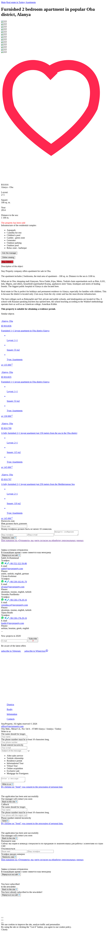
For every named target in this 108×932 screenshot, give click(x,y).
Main (3, 2)
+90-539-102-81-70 (18, 581)
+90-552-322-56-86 (18, 563)
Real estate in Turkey (15, 2)
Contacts (10, 719)
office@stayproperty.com (12, 726)
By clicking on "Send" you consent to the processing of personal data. (32, 823)
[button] (54, 54)
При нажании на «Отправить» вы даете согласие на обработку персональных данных (42, 540)
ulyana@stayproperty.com (12, 587)
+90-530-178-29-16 (18, 600)
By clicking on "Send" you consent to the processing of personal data (32, 787)
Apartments (30, 2)
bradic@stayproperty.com (12, 623)
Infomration (12, 714)
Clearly (4, 929)
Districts (10, 704)
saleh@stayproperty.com (12, 568)
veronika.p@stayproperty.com (14, 605)
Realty (10, 709)
